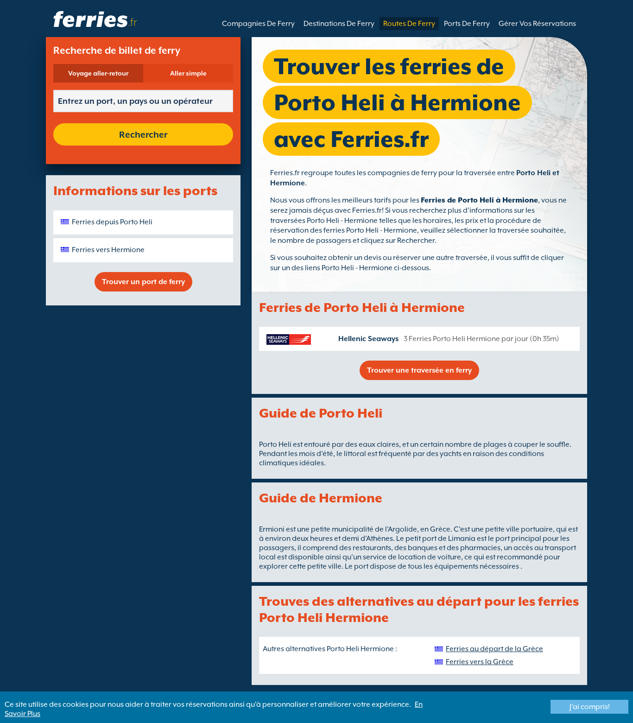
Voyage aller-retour (98, 73)
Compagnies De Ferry (258, 23)
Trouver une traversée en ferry (419, 370)
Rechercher (143, 134)
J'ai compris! (590, 707)
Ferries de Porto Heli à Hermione (479, 200)
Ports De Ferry (467, 23)
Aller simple (188, 73)
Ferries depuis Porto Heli (112, 222)
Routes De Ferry (409, 23)
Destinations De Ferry (339, 23)
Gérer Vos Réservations (537, 23)
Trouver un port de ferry (143, 282)
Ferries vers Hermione (108, 250)
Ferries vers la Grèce (479, 662)
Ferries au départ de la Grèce (494, 649)
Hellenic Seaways (368, 339)
